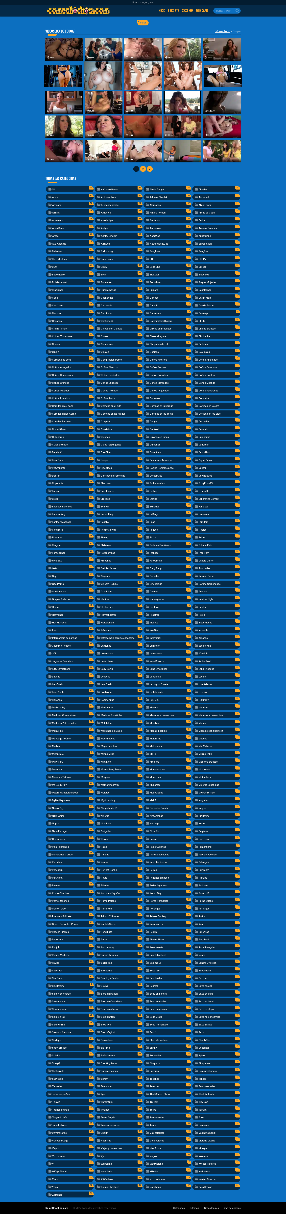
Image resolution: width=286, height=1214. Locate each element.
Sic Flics (105, 1047)
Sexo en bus (59, 1001)
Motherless (205, 777)
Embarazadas (157, 483)
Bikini (103, 274)
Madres (154, 707)
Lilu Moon (106, 692)
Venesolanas (157, 1140)
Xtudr (55, 1179)
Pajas (104, 846)
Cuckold (154, 429)
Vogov (153, 1156)
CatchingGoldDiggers (161, 321)
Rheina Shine (157, 939)
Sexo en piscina (158, 1009)
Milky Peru (57, 761)
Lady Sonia (107, 668)
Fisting (104, 537)
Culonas (105, 437)
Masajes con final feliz (211, 730)
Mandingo (155, 723)
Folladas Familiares (160, 545)
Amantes (106, 212)
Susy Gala (57, 1078)
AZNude (105, 243)
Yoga (55, 1187)
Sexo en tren (108, 1016)
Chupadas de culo (159, 344)
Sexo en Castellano (111, 1001)
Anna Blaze (58, 228)
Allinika (56, 212)
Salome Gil (155, 962)
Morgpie (105, 777)
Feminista (57, 529)
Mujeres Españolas (209, 784)
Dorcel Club (156, 475)
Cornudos (204, 398)
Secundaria (205, 970)
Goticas (154, 591)
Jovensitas (156, 653)
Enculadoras (107, 491)
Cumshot (155, 444)
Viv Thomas (58, 1156)
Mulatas (105, 792)
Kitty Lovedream (61, 668)
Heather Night (206, 599)
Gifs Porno (58, 583)
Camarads (106, 305)
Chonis (56, 344)
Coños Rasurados (208, 390)
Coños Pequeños (159, 390)
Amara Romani (158, 212)
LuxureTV (204, 699)
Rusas (202, 955)
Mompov (57, 769)
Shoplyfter (204, 1040)
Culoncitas (204, 437)
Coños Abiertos (158, 359)
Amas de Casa (207, 212)
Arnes (55, 235)
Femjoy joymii (108, 529)
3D (53, 189)
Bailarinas (57, 251)
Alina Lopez (205, 205)
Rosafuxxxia (156, 947)
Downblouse (205, 475)
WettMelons (156, 1163)
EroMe (153, 491)
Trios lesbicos (59, 1125)
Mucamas (155, 784)
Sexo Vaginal (108, 1032)
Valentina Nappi (207, 1132)
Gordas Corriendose (210, 583)
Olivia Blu (154, 831)
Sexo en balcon (109, 993)
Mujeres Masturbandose (65, 792)
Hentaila (154, 607)
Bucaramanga (108, 290)
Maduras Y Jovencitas (162, 715)
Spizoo (202, 1055)
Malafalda (106, 723)
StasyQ (56, 1063)
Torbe (153, 1109)
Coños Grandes (60, 382)
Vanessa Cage (60, 1140)
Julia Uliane (107, 661)
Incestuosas (205, 622)
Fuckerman (156, 560)
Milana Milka (107, 753)
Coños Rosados (61, 398)
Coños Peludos (109, 390)
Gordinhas (106, 591)
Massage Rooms (61, 738)
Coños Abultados (208, 359)
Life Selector (206, 684)
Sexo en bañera (158, 993)
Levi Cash (106, 684)
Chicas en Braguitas (160, 328)
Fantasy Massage (61, 521)
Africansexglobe (110, 205)
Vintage (203, 1148)
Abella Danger (157, 189)
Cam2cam (57, 305)
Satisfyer (57, 970)
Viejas (55, 1148)
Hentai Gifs (107, 607)
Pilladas (105, 885)
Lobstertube (107, 699)
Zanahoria (155, 1187)
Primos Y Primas (110, 916)
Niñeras (105, 815)
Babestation (205, 243)
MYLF (153, 800)
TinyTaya (203, 1101)
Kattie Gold (205, 661)
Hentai (55, 607)
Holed (202, 614)
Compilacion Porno (111, 359)
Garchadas (204, 568)
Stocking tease (109, 1063)
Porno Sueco (206, 900)
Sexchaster (156, 978)
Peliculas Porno (158, 862)
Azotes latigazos (159, 243)
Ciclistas (203, 344)
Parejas (105, 854)
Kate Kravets (157, 661)
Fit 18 (153, 537)
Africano (57, 205)
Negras (202, 808)
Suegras (154, 1071)
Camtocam (107, 313)
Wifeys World (59, 1171)
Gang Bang (156, 568)
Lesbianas (155, 676)
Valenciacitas (157, 1132)
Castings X (107, 321)
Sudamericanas (109, 1071)
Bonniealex (107, 282)
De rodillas (204, 452)
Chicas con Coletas (111, 328)
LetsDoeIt (57, 684)
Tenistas (154, 1086)
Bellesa (202, 266)
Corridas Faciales (61, 421)
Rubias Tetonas (109, 955)
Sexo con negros (61, 993)
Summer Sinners (208, 1071)
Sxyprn (104, 1078)
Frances (154, 552)
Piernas (56, 885)
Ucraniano (204, 1125)
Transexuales (157, 1117)
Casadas (57, 321)
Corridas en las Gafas (64, 413)
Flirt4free (106, 545)
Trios (201, 1117)
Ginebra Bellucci (109, 583)
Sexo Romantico (159, 1024)
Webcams (202, 10)
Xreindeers (204, 1171)
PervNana (57, 877)
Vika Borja (155, 1148)
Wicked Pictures (207, 1163)
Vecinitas (106, 1140)
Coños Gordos (207, 375)
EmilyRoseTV (206, 483)
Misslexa (154, 761)
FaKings (154, 514)
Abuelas (203, 189)
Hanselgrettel (157, 599)
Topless (105, 1109)
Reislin (153, 931)
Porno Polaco (108, 900)
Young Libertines (110, 1187)
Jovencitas (107, 653)
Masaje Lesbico (158, 730)
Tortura (203, 1109)
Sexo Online (58, 1024)
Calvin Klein (205, 297)
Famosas (204, 514)
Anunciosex (156, 228)
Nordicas (106, 823)
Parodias (57, 862)
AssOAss (155, 235)
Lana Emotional (158, 668)
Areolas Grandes (208, 228)
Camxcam (155, 313)
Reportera (57, 939)
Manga (202, 723)
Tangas (203, 1078)
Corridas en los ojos (210, 413)
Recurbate (106, 931)
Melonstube (156, 746)
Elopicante (57, 483)
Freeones (106, 560)
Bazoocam (107, 259)
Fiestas (203, 529)
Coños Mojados (61, 390)
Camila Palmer (206, 305)
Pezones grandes (159, 877)
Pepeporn (57, 869)
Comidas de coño (62, 359)
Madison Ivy (58, 707)
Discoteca (106, 467)
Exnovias (154, 506)
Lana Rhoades (206, 668)
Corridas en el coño (62, 406)
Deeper (105, 460)
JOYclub (203, 653)
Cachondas (107, 297)
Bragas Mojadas (207, 282)
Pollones (203, 885)
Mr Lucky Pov (59, 784)
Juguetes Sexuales (62, 661)
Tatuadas (57, 1086)
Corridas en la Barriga (161, 406)
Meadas (203, 738)
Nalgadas (204, 800)
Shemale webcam (159, 1040)
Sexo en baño (206, 993)
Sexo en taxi (58, 1016)
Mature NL (155, 738)
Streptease (205, 1063)
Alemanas (155, 205)
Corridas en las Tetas (161, 413)
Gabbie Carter (206, 560)
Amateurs (57, 220)
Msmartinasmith (110, 784)
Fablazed (203, 506)
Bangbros (155, 251)
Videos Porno (222, 31)
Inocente (203, 630)
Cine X (55, 351)
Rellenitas (204, 931)
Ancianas (155, 220)
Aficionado (204, 197)
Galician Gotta (108, 568)
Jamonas (106, 645)
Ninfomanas (156, 815)
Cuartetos (106, 429)
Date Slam (155, 452)
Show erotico (59, 1047)
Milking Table (205, 753)
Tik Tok (154, 1101)
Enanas (56, 491)
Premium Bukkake (62, 916)
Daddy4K (57, 452)
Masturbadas (108, 738)
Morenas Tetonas (61, 777)
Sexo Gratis (156, 1016)
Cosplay (105, 421)
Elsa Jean (106, 483)
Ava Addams (59, 243)
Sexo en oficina (109, 1009)
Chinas (104, 336)
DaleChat (106, 452)
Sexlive (104, 985)
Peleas (104, 862)
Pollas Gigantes (158, 885)
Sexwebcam (107, 1040)
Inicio (161, 10)
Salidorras (106, 962)
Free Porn (204, 552)
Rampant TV (156, 924)
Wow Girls (106, 1171)
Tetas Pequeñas (61, 1094)
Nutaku (202, 823)
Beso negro (58, 274)
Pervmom (204, 869)
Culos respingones (111, 444)
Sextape (56, 1040)
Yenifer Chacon (207, 1179)
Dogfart (56, 475)
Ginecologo (156, 583)
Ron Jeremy (107, 947)
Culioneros (58, 437)
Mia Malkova (205, 746)
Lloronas (57, 699)
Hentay (202, 607)
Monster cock (157, 769)
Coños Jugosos (110, 382)
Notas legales (211, 1208)
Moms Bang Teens (111, 769)
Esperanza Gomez (209, 498)
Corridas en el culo (111, 406)
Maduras (203, 707)
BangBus (203, 251)
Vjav (103, 1156)
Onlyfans (203, 831)
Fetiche (154, 529)
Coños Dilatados (159, 375)
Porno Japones (60, 900)
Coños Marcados (159, 382)
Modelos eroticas (208, 761)
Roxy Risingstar (207, 947)
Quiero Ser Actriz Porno (65, 924)
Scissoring (106, 970)
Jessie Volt (205, 645)
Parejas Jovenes (208, 854)
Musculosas (156, 792)
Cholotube (204, 336)
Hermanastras (109, 614)
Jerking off (156, 645)
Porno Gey (155, 893)
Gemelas (154, 576)
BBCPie (203, 259)
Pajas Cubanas (158, 846)
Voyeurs (203, 1156)
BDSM (104, 266)
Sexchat (203, 978)
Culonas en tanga (159, 437)
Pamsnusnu (205, 846)
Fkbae (202, 537)
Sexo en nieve (59, 1009)
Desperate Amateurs (161, 460)
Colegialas (204, 351)
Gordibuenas (59, 591)
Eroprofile (204, 491)
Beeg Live (155, 266)
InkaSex (154, 630)
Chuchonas (107, 344)
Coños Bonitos (158, 367)
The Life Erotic (207, 1094)
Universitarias (59, 1132)
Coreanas (155, 398)
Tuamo (153, 1125)
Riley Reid (204, 939)
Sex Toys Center (110, 978)
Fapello (105, 521)
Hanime (105, 599)
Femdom (203, 521)
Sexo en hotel (206, 1001)
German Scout (206, 576)
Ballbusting (107, 251)
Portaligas (204, 908)
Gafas (55, 568)
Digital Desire (206, 460)
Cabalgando (205, 290)
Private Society (158, 916)
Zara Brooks (205, 1187)
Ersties (153, 498)
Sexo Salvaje (205, 1024)
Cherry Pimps (59, 328)
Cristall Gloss (59, 429)
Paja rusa (204, 839)
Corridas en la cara (209, 406)
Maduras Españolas (111, 715)
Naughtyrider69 (109, 808)
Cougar (154, 421)
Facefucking (58, 514)
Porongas (155, 908)
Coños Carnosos (208, 367)
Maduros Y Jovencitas (64, 723)
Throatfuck (107, 1101)
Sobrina (56, 1055)
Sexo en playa (206, 1009)
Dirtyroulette (58, 467)
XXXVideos (107, 1179)
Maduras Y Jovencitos (211, 715)
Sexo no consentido (209, 1016)
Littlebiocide (156, 692)
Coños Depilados (110, 375)
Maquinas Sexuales (111, 730)
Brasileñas (57, 290)
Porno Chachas (60, 893)
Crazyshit (204, 421)
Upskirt (104, 1132)
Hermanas (57, 614)
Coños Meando (207, 382)
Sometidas (156, 1055)
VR (53, 1163)
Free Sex (57, 560)
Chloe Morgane (158, 336)
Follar (143, 22)
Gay (54, 576)
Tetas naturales (207, 1086)
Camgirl (154, 305)
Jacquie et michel (61, 645)
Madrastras (107, 707)
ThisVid (56, 1101)
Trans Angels (108, 1117)
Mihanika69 (58, 753)
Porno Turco (59, 908)
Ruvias (55, 962)
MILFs (153, 753)
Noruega (154, 823)
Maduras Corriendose (64, 715)
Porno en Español (110, 893)
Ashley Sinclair (109, 235)
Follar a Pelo (205, 545)
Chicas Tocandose (62, 336)
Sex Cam (57, 978)
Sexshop (187, 10)
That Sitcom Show (160, 1094)
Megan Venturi (109, 746)
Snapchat (204, 1047)
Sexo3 (153, 1032)
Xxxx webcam (157, 1179)
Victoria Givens (207, 1140)
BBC (152, 259)
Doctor (202, 467)
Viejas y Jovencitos (111, 1148)
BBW (54, 266)
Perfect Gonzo (109, 869)
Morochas (155, 777)
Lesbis (202, 676)
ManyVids (57, 730)
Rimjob (56, 947)
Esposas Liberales (62, 506)
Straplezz (155, 1063)
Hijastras (154, 614)
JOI (54, 653)
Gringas (203, 591)
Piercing (203, 877)
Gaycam (105, 576)
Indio (54, 630)
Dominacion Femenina (113, 475)
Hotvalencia (107, 622)
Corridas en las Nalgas (113, 413)
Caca (55, 297)
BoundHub (155, 282)
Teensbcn (106, 1086)
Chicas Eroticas (207, 328)
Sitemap (194, 1208)
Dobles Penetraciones (162, 467)
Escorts (173, 10)
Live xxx (203, 692)
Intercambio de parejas (64, 637)
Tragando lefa (59, 1117)
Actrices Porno (109, 197)
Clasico (105, 351)
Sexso (202, 1032)
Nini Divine (204, 815)
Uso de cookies (232, 1208)
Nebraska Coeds (159, 808)
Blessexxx (204, 274)
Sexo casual (205, 985)
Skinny (153, 1047)
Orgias (104, 839)
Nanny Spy (58, 808)
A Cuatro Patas (109, 189)
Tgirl (103, 1094)
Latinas (56, 676)
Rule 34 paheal (158, 955)
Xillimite (154, 1171)
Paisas (153, 839)
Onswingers (58, 839)
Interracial (155, 637)
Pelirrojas (204, 862)
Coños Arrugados (62, 367)
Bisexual (154, 274)
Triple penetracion (110, 1125)
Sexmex (154, 985)
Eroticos (105, 498)
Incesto (154, 622)
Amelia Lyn (107, 220)
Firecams (57, 537)
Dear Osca (57, 460)
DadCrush (204, 444)
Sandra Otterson (207, 962)
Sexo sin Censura (61, 1032)
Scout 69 (155, 970)
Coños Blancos (109, 367)
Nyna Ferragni (59, 831)
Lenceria (105, 676)
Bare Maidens (59, 259)
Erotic (55, 498)
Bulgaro (154, 290)
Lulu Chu (154, 699)
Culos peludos (60, 444)
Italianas (203, 637)
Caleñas (154, 297)
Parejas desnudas (159, 854)
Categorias (179, 1208)
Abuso (55, 197)
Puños (202, 916)
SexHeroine (58, 985)
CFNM (202, 321)
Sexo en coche (158, 1001)
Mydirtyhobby (108, 800)
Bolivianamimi (59, 282)
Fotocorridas (108, 552)
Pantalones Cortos (62, 854)
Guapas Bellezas (61, 599)
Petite (104, 877)
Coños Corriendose (62, 375)
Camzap (203, 313)
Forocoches (58, 552)
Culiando (203, 429)
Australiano (205, 235)
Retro (104, 939)
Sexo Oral (106, 1024)
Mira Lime (106, 761)
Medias (56, 746)
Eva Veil (105, 506)
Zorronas (57, 1194)
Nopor (55, 823)
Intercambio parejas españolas (118, 637)
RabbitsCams (108, 924)
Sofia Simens (108, 1055)
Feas (152, 521)
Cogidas (154, 351)
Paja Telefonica (60, 846)
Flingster (56, 545)
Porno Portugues (159, 900)
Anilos (202, 220)
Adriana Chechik (158, 197)
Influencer (106, 630)
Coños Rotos (108, 398)
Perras (153, 869)
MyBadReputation (61, 800)
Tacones (154, 1078)
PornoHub (106, 908)
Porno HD (204, 893)
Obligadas (106, 831)
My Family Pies (207, 792)
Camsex (56, 313)
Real (201, 924)
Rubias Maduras (61, 955)
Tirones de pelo (60, 1109)
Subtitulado (58, 1071)
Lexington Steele (159, 684)
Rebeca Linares (60, 931)
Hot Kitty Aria (59, 622)
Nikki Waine (58, 815)
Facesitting (107, 514)
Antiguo (105, 228)
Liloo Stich (58, 692)
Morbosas (204, 769)
